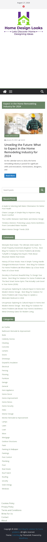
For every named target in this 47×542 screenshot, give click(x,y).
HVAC (4, 410)
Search (42, 190)
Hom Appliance (8, 390)
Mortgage (6, 437)
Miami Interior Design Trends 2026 (15, 229)
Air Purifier (6, 327)
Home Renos (7, 402)
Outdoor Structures (9, 441)
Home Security (7, 406)
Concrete (5, 347)
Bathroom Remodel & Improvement (16, 331)
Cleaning (5, 343)
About (4, 520)
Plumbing (5, 461)
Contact (4, 517)
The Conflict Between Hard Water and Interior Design (23, 219)
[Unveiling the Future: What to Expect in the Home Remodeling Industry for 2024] (23, 123)
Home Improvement (11, 136)
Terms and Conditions (11, 510)
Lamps (4, 422)
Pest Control (7, 457)
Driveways (6, 359)
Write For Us (7, 513)
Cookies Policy (7, 503)
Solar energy (7, 485)
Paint (4, 445)
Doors (4, 355)
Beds (4, 335)
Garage (5, 382)
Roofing (5, 477)
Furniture (5, 378)
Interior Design (7, 414)
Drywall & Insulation (10, 362)
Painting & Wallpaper (10, 449)
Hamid (22, 140)
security (5, 481)
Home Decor (7, 394)
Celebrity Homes (8, 339)
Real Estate (6, 469)
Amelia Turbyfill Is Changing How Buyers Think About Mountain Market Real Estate (21, 254)
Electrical (5, 366)
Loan (4, 429)
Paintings (5, 453)
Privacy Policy (7, 506)
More (4, 433)
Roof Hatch (6, 473)
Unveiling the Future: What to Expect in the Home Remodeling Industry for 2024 (22, 150)
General (5, 386)
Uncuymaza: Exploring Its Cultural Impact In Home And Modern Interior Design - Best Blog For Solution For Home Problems (23, 292)
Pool (4, 465)
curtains (5, 351)
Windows (5, 489)
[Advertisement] (23, 63)
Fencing (5, 370)
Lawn (4, 426)
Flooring (5, 374)
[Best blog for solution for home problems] (5, 91)
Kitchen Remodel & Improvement (15, 418)
